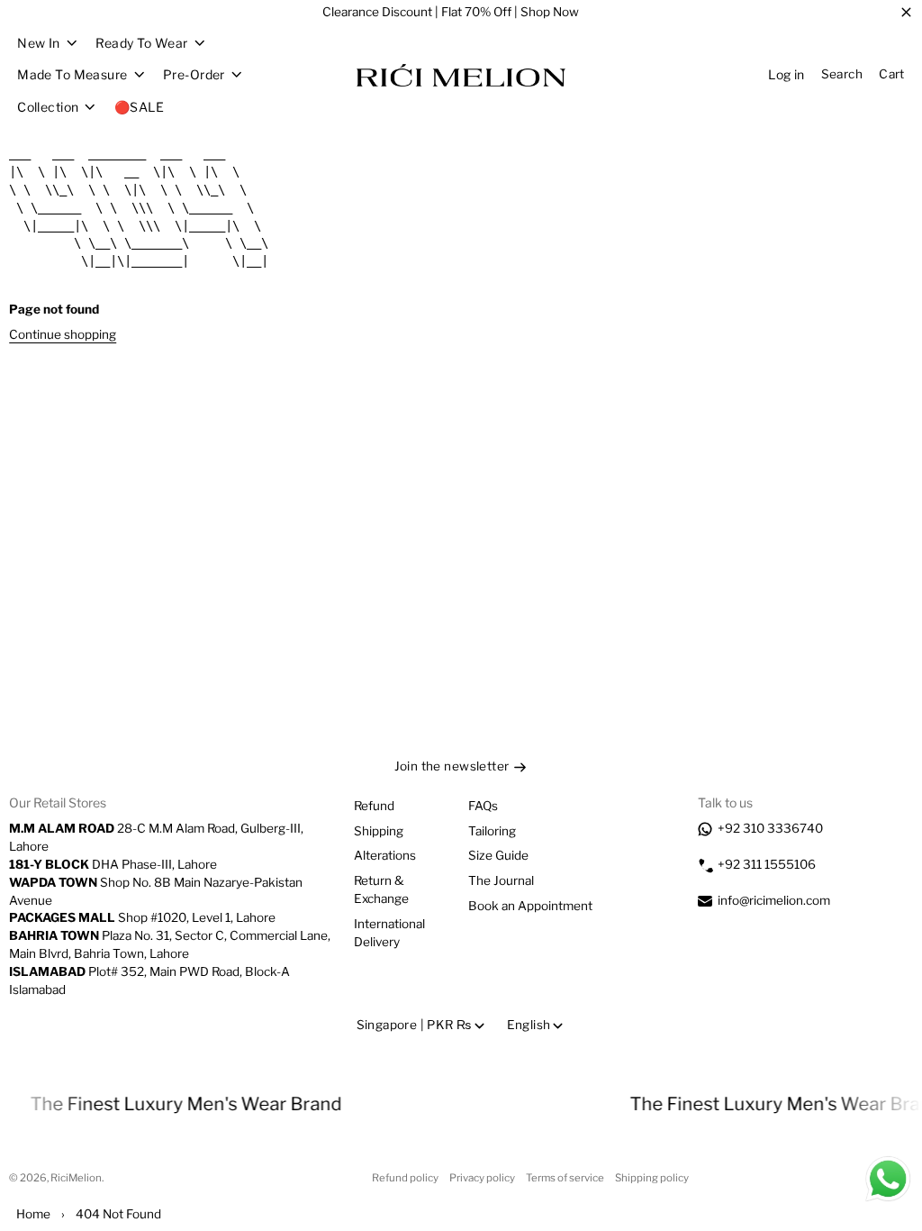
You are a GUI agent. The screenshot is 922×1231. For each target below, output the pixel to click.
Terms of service (565, 1178)
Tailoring (492, 831)
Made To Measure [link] (72, 74)
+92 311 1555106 (767, 864)
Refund (374, 805)
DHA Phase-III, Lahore (113, 864)
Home (33, 1214)
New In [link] (38, 43)
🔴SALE (139, 106)
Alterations (385, 855)
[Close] (906, 12)
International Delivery (389, 932)
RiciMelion (76, 1178)
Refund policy (405, 1178)
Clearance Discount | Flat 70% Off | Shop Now (450, 12)
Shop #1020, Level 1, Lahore (142, 917)
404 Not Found (118, 1214)
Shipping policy (652, 1178)
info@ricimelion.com (774, 900)
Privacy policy (482, 1178)
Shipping (378, 831)
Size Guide (498, 855)
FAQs (483, 805)
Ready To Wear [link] (141, 43)
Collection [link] (47, 107)
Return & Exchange (381, 889)
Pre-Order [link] (194, 74)
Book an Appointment (530, 905)
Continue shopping (62, 334)
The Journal (501, 880)
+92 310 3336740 (770, 828)
